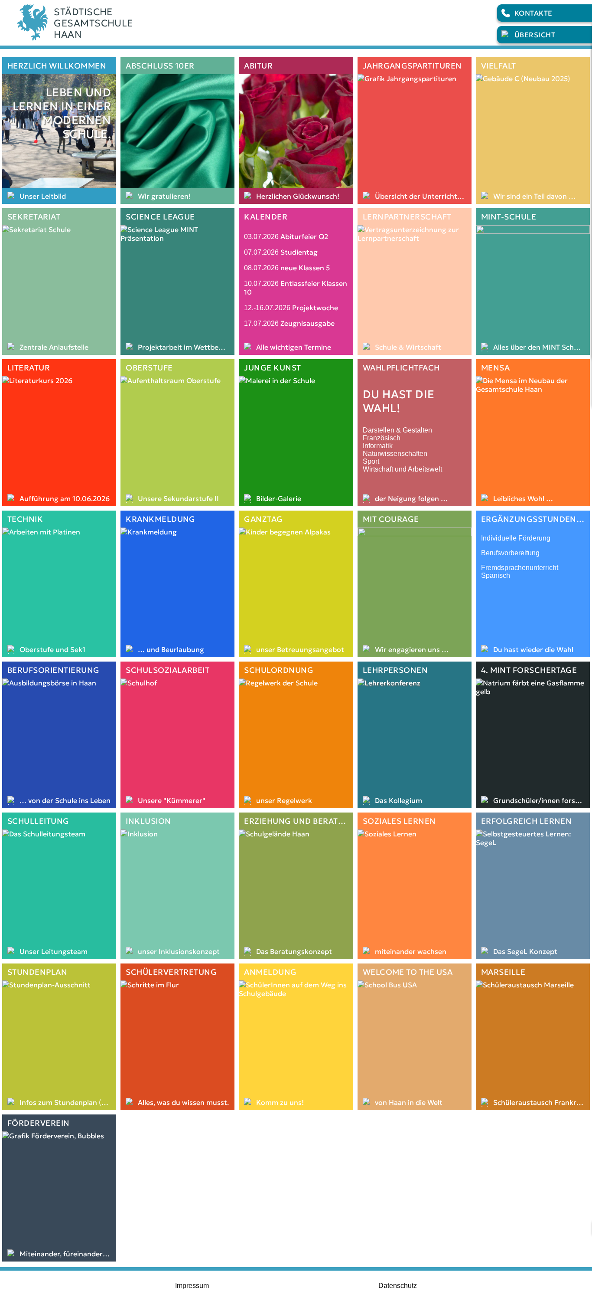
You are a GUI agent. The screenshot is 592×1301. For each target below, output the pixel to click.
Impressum (192, 1285)
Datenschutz (397, 1285)
